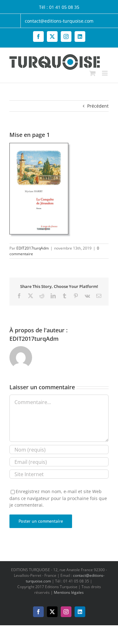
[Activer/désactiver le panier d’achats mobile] (92, 73)
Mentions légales (69, 592)
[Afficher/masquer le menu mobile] (105, 73)
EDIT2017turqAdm (32, 248)
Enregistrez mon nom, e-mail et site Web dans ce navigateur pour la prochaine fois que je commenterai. (58, 498)
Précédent (98, 106)
